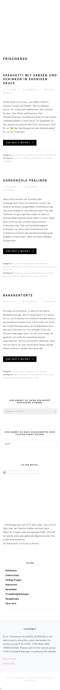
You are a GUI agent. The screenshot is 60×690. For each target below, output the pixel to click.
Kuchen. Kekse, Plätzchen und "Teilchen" (30, 371)
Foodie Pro (32, 678)
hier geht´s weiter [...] (20, 143)
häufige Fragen (14, 580)
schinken (48, 158)
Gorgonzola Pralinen (25, 180)
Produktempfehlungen (17, 594)
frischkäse (24, 158)
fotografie (39, 273)
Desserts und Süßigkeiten (23, 263)
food (32, 273)
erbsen (16, 158)
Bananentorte (18, 295)
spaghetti (7, 161)
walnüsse (43, 276)
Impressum (11, 584)
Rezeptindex (12, 599)
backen (16, 374)
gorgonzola (7, 276)
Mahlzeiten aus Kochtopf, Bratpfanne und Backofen (34, 155)
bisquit (32, 374)
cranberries (18, 273)
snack (35, 276)
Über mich (11, 603)
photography (26, 276)
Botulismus (11, 570)
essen (26, 273)
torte (36, 378)
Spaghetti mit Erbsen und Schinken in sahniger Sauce (30, 79)
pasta (40, 158)
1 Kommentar (50, 301)
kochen (34, 158)
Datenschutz (12, 575)
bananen (24, 374)
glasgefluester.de (30, 22)
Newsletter (11, 589)
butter (39, 374)
